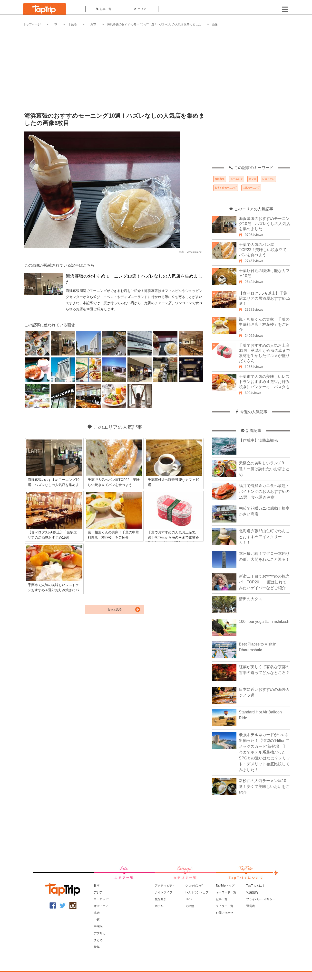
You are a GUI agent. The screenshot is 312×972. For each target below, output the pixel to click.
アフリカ (100, 933)
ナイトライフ (163, 892)
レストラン (268, 179)
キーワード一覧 (226, 892)
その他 (189, 906)
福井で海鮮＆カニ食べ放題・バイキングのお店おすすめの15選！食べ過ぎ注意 (264, 491)
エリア (141, 9)
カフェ (252, 179)
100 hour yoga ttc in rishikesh (264, 621)
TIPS (188, 899)
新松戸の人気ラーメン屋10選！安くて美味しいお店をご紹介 (264, 786)
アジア (98, 892)
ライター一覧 (224, 906)
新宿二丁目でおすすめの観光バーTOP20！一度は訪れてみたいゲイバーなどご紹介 (264, 582)
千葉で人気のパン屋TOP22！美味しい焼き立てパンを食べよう (262, 250)
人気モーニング (251, 187)
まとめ (98, 940)
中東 (97, 919)
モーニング (237, 179)
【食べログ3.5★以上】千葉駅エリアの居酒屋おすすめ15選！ (264, 298)
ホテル (159, 906)
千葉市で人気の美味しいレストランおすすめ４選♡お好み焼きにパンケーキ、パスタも (264, 381)
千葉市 (92, 24)
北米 (97, 913)
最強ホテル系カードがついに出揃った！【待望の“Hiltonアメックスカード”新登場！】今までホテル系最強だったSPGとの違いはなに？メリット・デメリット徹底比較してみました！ (264, 752)
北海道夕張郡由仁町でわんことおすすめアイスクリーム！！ (264, 537)
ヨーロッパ (101, 899)
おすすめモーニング (226, 187)
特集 (97, 947)
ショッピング (194, 885)
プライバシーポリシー (260, 899)
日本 (54, 24)
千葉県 (72, 24)
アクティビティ (165, 885)
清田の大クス (250, 599)
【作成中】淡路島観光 (258, 440)
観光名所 (160, 899)
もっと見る (114, 609)
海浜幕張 (219, 179)
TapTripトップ (225, 885)
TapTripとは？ (255, 885)
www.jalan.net (194, 252)
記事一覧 (105, 9)
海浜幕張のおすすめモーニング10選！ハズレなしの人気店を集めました (154, 24)
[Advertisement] (156, 66)
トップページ (32, 24)
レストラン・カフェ (198, 892)
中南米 (98, 926)
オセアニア (101, 906)
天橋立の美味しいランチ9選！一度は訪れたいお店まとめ (264, 469)
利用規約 (252, 892)
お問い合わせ (224, 913)
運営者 (250, 906)
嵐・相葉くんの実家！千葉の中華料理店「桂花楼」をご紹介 (264, 324)
